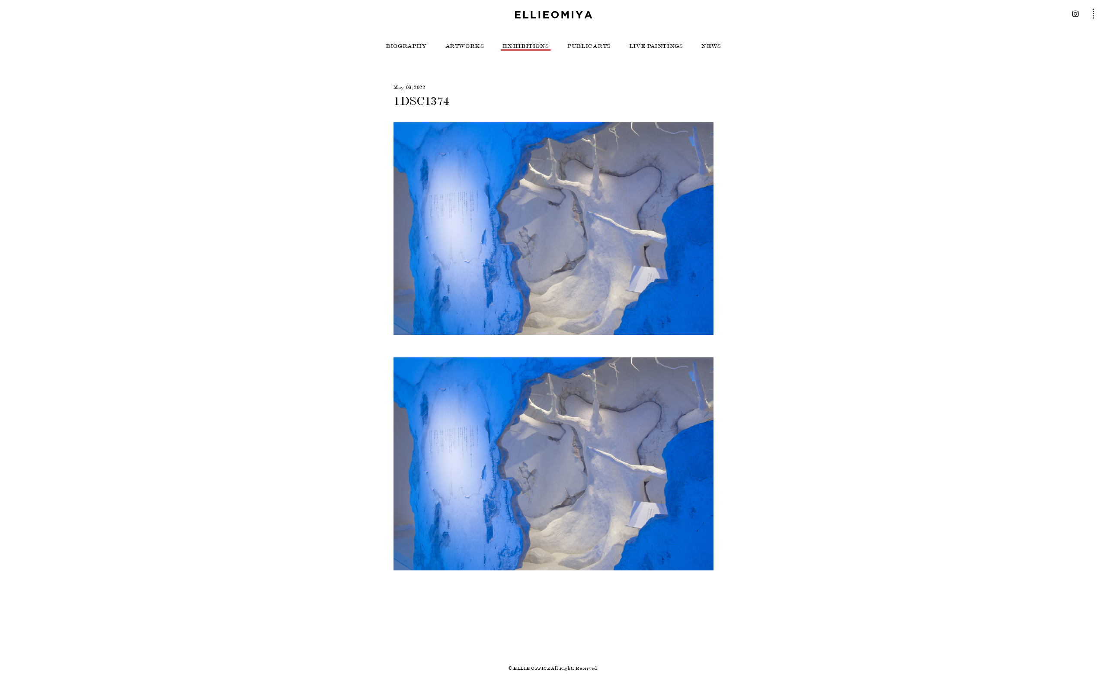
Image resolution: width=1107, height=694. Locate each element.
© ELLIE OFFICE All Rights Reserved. (553, 668)
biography (406, 46)
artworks (464, 46)
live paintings (656, 46)
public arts (589, 46)
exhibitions (525, 46)
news (711, 46)
